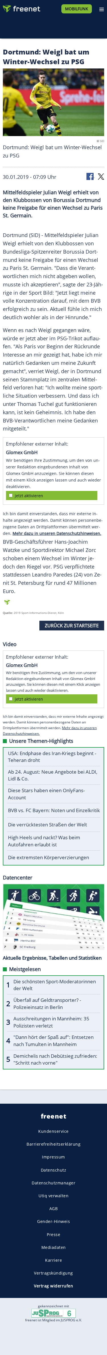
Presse (53, 1234)
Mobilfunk (76, 8)
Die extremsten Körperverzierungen (48, 857)
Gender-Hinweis (53, 1221)
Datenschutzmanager (53, 1183)
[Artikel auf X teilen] (101, 176)
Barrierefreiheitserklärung (53, 1144)
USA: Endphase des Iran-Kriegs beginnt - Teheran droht (52, 757)
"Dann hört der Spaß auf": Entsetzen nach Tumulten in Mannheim (53, 1040)
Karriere (53, 1260)
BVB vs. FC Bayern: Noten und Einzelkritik (54, 810)
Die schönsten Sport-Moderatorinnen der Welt (54, 985)
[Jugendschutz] (53, 1312)
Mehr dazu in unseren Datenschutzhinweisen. (57, 533)
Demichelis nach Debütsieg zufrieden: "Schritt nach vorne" (55, 1059)
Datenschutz (53, 1170)
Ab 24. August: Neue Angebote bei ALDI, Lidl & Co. (52, 775)
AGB (53, 1208)
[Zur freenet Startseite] (21, 7)
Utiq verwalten (53, 1195)
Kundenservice (53, 1131)
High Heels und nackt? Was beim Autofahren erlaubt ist (44, 841)
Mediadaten (53, 1247)
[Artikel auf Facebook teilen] (90, 176)
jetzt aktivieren (29, 495)
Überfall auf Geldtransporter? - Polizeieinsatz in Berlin (47, 1003)
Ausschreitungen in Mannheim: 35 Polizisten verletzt (51, 1022)
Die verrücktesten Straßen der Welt (47, 824)
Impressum (53, 1157)
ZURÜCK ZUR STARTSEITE (72, 625)
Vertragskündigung (53, 1273)
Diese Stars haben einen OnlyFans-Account (46, 794)
